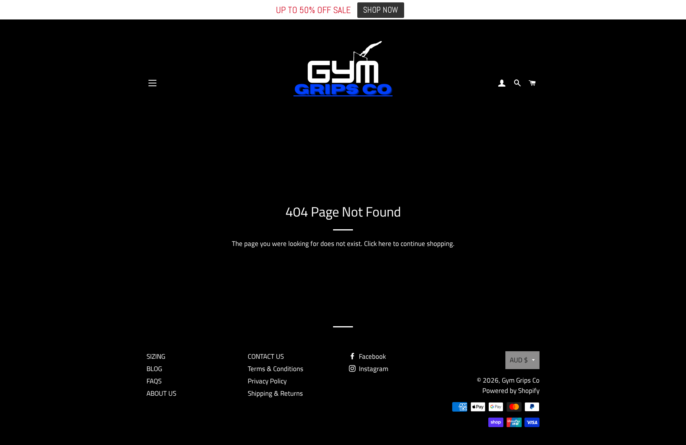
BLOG (154, 369)
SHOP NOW (380, 10)
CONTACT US (266, 356)
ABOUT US (161, 393)
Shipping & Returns (275, 393)
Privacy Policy (267, 381)
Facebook (371, 356)
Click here (377, 243)
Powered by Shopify (511, 390)
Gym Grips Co (521, 380)
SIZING (155, 356)
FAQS (154, 381)
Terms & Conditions (275, 369)
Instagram (372, 369)
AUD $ (519, 360)
